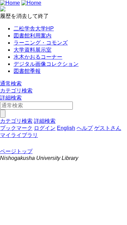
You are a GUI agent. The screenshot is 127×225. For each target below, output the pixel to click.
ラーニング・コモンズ (41, 43)
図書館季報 (27, 71)
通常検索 (11, 83)
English (66, 128)
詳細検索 (11, 98)
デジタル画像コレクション (46, 64)
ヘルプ (85, 128)
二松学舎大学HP (34, 28)
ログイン (45, 128)
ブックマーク (16, 128)
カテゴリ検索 (16, 90)
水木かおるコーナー (38, 57)
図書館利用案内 (32, 35)
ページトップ (16, 151)
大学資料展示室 (32, 50)
